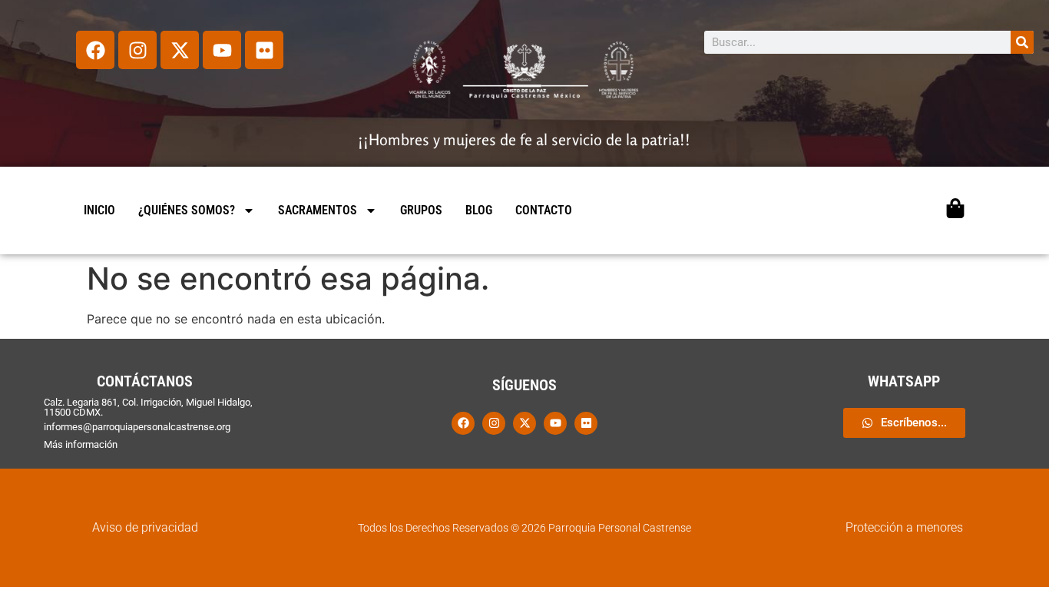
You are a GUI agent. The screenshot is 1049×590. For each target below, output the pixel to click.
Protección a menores (904, 527)
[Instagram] (137, 50)
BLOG (478, 210)
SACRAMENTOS (317, 210)
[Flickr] (264, 50)
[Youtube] (222, 50)
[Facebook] (95, 50)
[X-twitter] (179, 50)
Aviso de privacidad (145, 527)
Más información (80, 444)
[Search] (1022, 42)
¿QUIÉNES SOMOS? (186, 210)
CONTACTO (543, 210)
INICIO (99, 210)
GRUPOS (421, 210)
